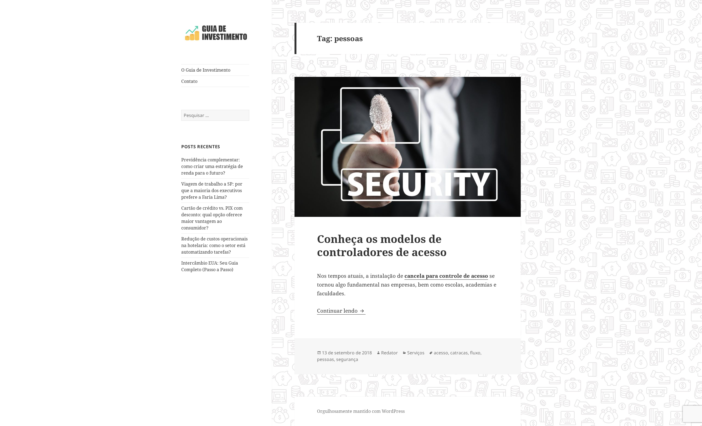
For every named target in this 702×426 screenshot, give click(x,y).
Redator (389, 353)
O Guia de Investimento (205, 70)
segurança (347, 359)
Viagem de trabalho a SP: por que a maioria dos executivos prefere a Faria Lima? (211, 190)
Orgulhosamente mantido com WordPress (361, 411)
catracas (459, 353)
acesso (441, 353)
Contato (189, 81)
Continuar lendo (341, 310)
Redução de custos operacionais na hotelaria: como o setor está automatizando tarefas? (214, 245)
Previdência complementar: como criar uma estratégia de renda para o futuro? (212, 166)
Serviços (415, 353)
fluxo (475, 353)
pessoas (325, 359)
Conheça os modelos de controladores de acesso (382, 245)
